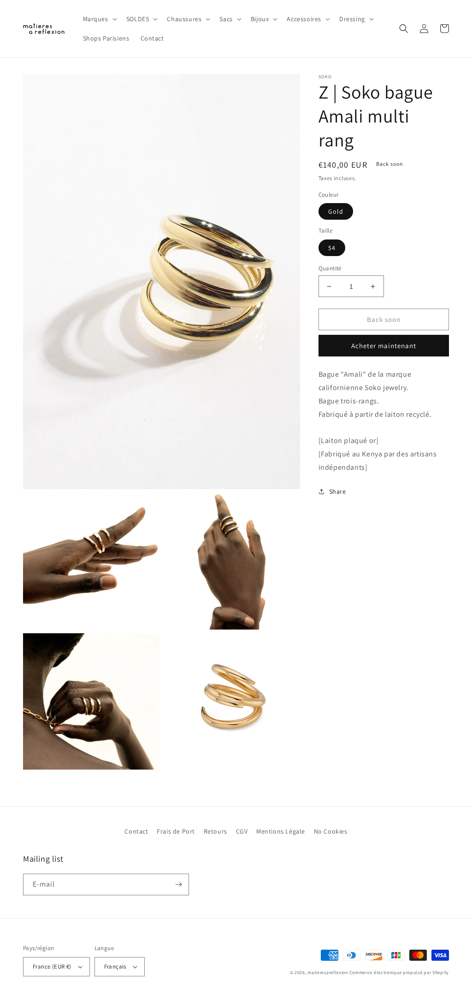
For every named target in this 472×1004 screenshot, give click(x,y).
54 (332, 248)
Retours (215, 831)
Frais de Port (176, 831)
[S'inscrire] (178, 884)
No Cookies (331, 831)
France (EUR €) (52, 966)
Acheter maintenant (383, 345)
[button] (99, 19)
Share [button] (337, 491)
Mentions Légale (280, 831)
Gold (335, 211)
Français (115, 966)
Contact (136, 831)
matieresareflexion (327, 972)
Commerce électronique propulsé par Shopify (399, 972)
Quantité (330, 268)
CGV (242, 831)
